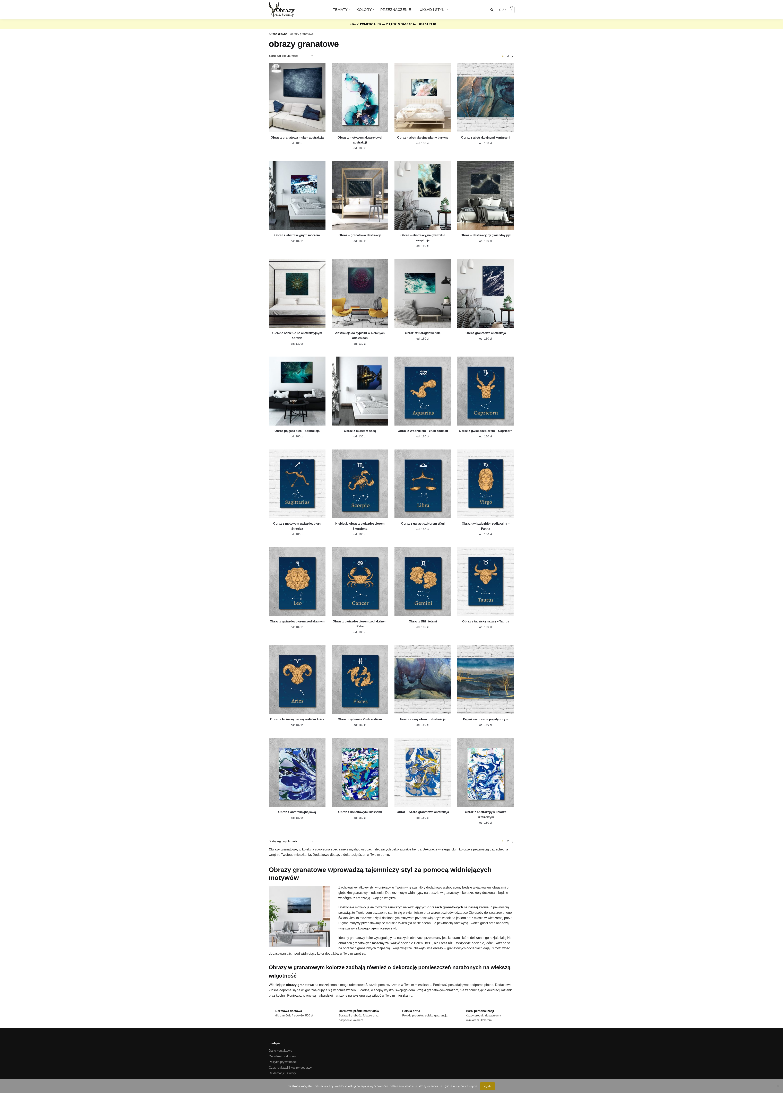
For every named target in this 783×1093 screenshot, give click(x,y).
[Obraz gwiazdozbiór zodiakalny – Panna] (485, 483)
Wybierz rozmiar (294, 140)
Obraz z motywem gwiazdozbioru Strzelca (297, 526)
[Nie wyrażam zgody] (778, 1086)
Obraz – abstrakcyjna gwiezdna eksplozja (422, 237)
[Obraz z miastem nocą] (360, 391)
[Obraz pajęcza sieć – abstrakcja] (297, 391)
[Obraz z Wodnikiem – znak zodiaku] (422, 391)
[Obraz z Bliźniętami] (422, 581)
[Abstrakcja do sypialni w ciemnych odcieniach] (360, 293)
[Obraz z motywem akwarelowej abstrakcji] (360, 97)
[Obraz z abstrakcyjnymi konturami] (485, 97)
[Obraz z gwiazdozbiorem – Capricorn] (485, 391)
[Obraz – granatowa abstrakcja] (360, 195)
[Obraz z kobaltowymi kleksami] (360, 772)
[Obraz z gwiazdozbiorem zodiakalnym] (297, 581)
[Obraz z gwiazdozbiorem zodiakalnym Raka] (360, 581)
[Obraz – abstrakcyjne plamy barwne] (422, 97)
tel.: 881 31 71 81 (424, 24)
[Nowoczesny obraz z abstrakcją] (422, 679)
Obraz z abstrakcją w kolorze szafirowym (485, 814)
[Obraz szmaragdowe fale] (422, 293)
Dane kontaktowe (280, 1050)
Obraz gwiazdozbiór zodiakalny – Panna (486, 526)
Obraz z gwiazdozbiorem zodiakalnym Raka (360, 624)
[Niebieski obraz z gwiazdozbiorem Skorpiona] (360, 483)
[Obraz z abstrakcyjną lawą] (297, 772)
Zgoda (487, 1086)
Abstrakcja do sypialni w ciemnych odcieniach (360, 335)
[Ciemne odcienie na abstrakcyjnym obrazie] (297, 293)
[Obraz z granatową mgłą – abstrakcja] (297, 97)
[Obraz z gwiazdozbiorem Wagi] (422, 483)
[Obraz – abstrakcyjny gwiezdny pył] (485, 195)
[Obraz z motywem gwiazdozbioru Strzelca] (297, 483)
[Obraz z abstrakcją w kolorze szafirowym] (485, 772)
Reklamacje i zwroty (282, 1073)
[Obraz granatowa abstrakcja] (485, 293)
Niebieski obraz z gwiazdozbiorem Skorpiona (359, 526)
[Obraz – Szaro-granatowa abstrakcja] (422, 772)
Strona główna (278, 33)
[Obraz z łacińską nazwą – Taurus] (485, 581)
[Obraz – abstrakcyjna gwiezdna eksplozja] (422, 195)
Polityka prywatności (282, 1062)
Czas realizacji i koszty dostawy (290, 1067)
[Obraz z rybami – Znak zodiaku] (360, 679)
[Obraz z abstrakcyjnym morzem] (297, 195)
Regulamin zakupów (282, 1056)
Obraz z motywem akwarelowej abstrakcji (360, 140)
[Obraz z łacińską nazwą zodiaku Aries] (297, 679)
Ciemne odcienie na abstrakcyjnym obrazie (297, 335)
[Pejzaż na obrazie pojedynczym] (485, 679)
